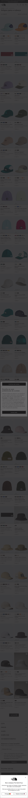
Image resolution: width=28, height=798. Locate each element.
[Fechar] (25, 777)
